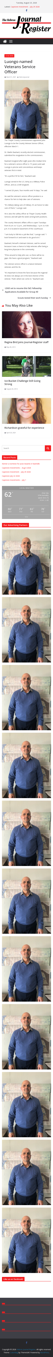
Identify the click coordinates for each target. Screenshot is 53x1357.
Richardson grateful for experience (24, 427)
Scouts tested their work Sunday (33, 298)
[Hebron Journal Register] (5, 41)
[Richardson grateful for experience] (26, 399)
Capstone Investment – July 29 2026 (25, 7)
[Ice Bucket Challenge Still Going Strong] (26, 357)
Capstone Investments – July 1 (14, 480)
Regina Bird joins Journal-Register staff (26, 342)
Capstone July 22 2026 (11, 476)
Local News (9, 56)
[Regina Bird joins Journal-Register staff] (26, 313)
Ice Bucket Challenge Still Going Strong (22, 382)
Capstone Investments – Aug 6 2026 (16, 468)
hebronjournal (24, 77)
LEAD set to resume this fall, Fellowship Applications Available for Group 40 (23, 290)
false (26, 517)
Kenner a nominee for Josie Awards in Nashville (21, 464)
